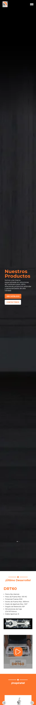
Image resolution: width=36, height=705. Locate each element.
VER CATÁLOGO (13, 296)
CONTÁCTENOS (13, 302)
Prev (4, 703)
